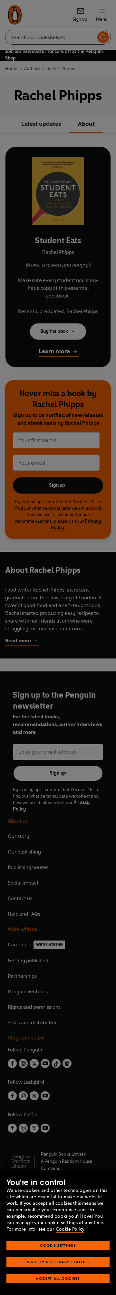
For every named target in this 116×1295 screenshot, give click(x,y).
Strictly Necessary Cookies (58, 1261)
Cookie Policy (70, 1229)
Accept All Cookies (58, 1278)
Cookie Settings (58, 1245)
